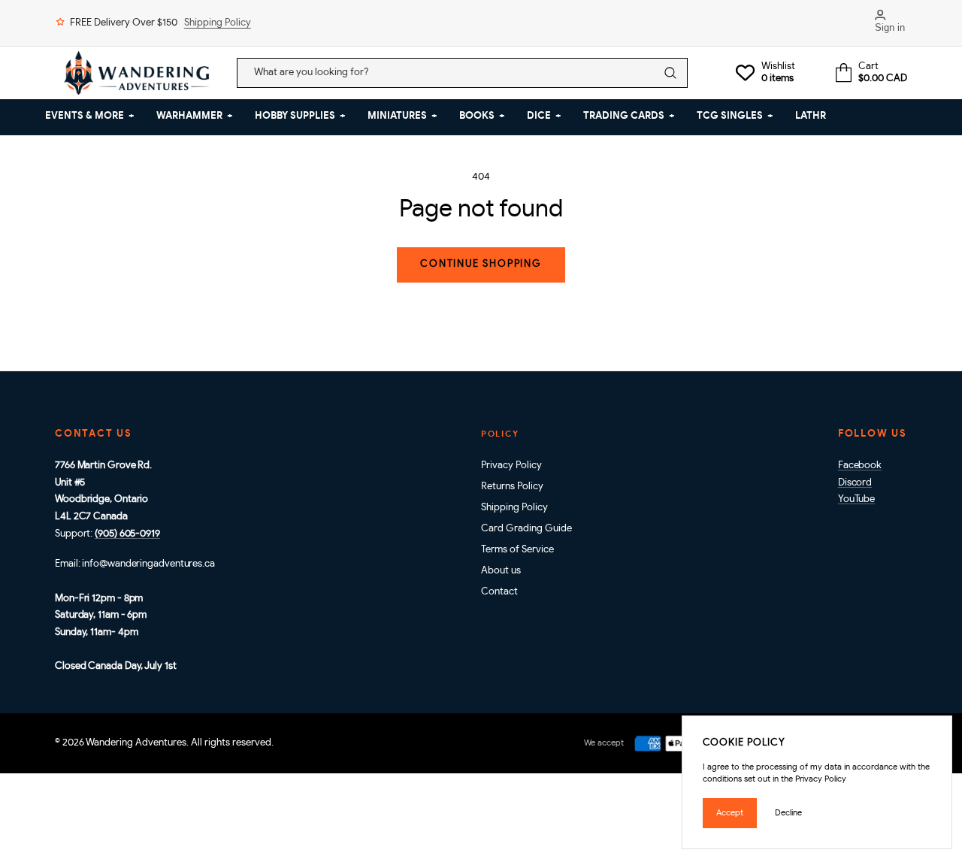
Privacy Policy (511, 465)
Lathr (810, 116)
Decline (788, 813)
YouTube (856, 499)
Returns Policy (512, 487)
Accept (729, 813)
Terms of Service (517, 550)
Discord (855, 483)
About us (501, 571)
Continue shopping (481, 264)
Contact (499, 592)
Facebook (860, 465)
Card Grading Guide (526, 529)
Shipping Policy (217, 23)
